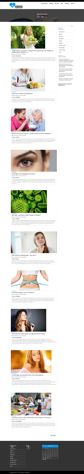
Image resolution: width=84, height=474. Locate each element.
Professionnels (62, 45)
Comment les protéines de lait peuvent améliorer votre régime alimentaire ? (66, 75)
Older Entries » (53, 435)
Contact (28, 448)
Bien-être (57, 3)
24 (50, 456)
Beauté (72, 3)
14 (43, 454)
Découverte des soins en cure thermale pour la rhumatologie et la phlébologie (66, 65)
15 (45, 454)
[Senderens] (16, 6)
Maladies (51, 3)
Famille (17, 137)
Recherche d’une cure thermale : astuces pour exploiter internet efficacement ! (66, 70)
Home (38, 17)
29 (45, 457)
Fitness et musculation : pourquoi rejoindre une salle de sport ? (66, 79)
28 (43, 457)
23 (47, 456)
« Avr (43, 459)
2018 (42, 17)
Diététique (67, 3)
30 (47, 457)
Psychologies (62, 47)
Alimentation (18, 55)
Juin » (46, 459)
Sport (62, 3)
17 (50, 454)
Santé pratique (44, 3)
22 (45, 456)
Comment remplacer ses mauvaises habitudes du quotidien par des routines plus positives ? (66, 60)
